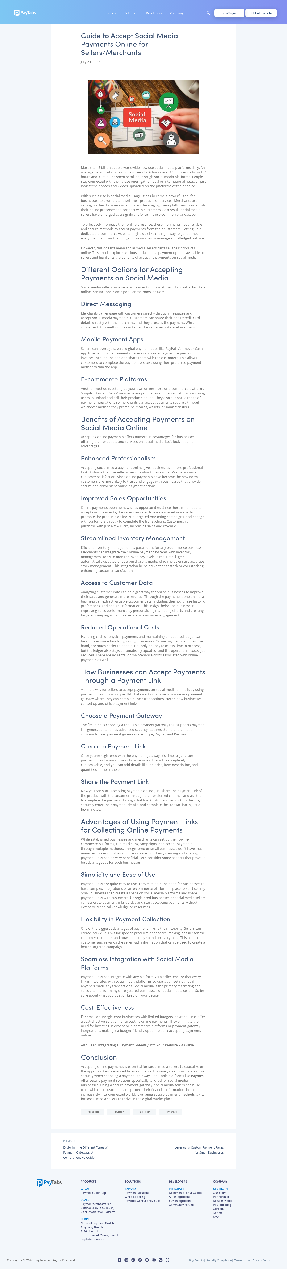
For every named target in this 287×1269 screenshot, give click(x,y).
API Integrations (179, 1197)
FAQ (216, 1217)
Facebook (93, 1111)
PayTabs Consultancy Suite (143, 1201)
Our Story (219, 1193)
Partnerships (221, 1197)
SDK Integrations (180, 1201)
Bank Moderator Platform (98, 1212)
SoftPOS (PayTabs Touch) (97, 1208)
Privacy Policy (261, 1260)
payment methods (180, 1094)
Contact (218, 1213)
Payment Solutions (137, 1193)
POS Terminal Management (99, 1235)
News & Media (223, 1201)
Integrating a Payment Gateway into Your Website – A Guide (146, 1045)
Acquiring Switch (92, 1227)
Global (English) (261, 13)
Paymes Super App (93, 1193)
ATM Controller (90, 1231)
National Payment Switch (97, 1223)
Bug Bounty (196, 1260)
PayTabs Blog (222, 1205)
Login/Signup (229, 13)
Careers (218, 1209)
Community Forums (181, 1205)
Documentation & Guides (185, 1193)
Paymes (197, 1075)
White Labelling (135, 1197)
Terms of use (242, 1260)
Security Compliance (219, 1260)
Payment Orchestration (96, 1204)
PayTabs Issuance (93, 1239)
